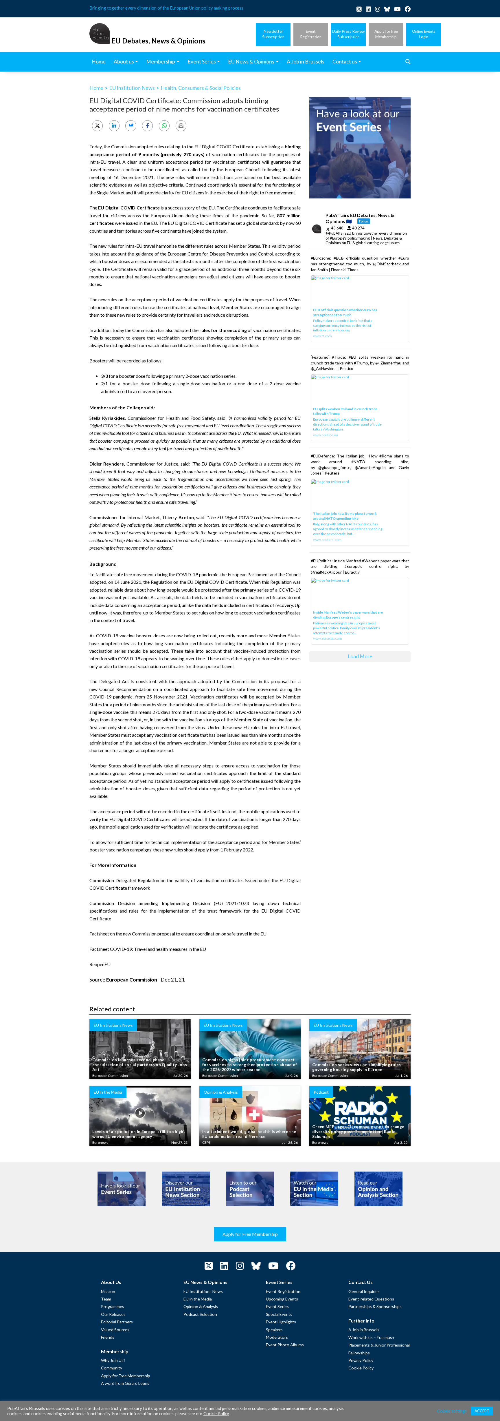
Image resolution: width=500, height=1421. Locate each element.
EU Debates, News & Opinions (158, 41)
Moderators (277, 1337)
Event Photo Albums (285, 1344)
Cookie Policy (361, 1367)
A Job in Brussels (363, 1329)
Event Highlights (281, 1321)
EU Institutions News (203, 1291)
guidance (144, 253)
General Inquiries (364, 1291)
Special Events (279, 1314)
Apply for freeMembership (386, 34)
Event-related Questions (371, 1298)
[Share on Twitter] (97, 125)
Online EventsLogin (423, 34)
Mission (108, 1291)
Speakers (274, 1329)
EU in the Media (197, 1298)
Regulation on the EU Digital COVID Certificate (199, 582)
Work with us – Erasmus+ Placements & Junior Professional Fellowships (379, 1345)
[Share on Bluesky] (130, 125)
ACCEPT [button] (482, 1411)
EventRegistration (310, 34)
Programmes (112, 1306)
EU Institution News (132, 88)
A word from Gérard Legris (125, 1383)
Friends (107, 1337)
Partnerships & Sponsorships (375, 1306)
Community (111, 1367)
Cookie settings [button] (452, 1411)
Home (96, 88)
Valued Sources (115, 1329)
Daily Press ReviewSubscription (348, 34)
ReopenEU (100, 964)
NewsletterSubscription (273, 34)
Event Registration (283, 1291)
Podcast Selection (200, 1314)
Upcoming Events (282, 1298)
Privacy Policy (360, 1360)
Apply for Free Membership (250, 1234)
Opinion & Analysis (200, 1306)
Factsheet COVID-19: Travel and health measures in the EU (147, 949)
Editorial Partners (117, 1321)
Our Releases (113, 1314)
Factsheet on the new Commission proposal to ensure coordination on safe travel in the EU (177, 933)
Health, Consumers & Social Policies (201, 88)
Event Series (277, 1306)
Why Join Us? (113, 1360)
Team (106, 1298)
